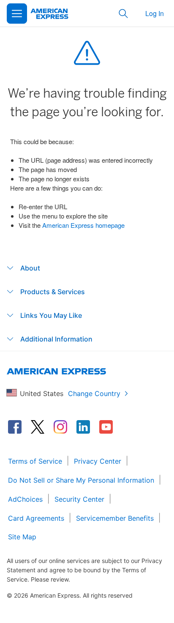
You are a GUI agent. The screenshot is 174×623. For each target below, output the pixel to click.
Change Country (94, 393)
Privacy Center (97, 461)
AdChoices (25, 499)
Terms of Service (35, 461)
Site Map (22, 537)
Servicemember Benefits (115, 518)
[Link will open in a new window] (15, 427)
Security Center (79, 499)
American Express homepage (83, 225)
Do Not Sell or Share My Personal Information (81, 480)
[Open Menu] (17, 13)
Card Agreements (36, 518)
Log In (154, 13)
